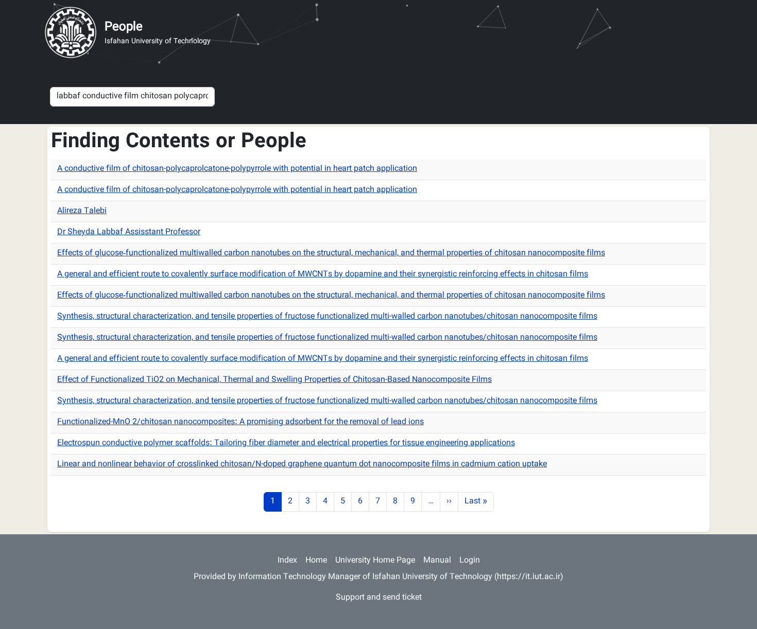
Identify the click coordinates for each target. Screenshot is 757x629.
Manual (437, 560)
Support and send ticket (379, 597)
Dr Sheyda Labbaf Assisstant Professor (128, 232)
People (124, 27)
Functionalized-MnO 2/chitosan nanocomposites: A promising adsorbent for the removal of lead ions (240, 422)
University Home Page (375, 560)
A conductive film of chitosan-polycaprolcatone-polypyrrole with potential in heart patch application (237, 169)
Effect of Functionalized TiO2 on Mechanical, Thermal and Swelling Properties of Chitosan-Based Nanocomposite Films (274, 380)
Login (469, 560)
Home (316, 560)
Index (287, 560)
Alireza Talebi (82, 211)
